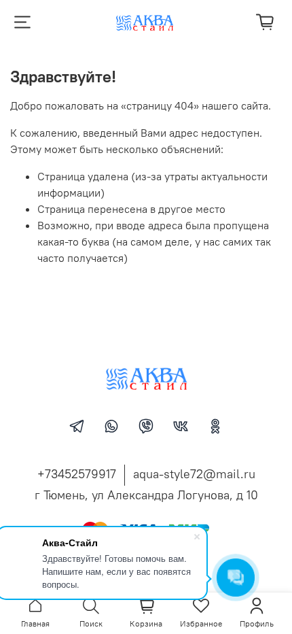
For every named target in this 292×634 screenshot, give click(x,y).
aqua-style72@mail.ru (194, 474)
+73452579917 (76, 474)
